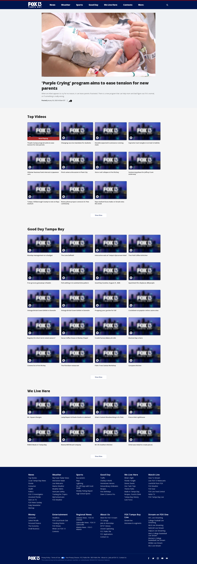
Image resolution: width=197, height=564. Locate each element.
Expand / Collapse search (167, 5)
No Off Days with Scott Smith (84, 487)
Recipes (103, 489)
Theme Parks (129, 489)
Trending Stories (58, 523)
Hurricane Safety (58, 491)
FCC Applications (106, 534)
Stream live (128, 520)
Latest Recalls (33, 520)
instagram (158, 558)
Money (31, 514)
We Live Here (131, 474)
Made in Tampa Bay (131, 491)
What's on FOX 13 (59, 529)
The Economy (33, 526)
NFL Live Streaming (155, 518)
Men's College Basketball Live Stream (157, 534)
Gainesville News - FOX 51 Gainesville (86, 523)
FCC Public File (105, 531)
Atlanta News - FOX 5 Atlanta (84, 528)
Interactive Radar (58, 481)
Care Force (128, 500)
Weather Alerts (57, 489)
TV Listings (104, 520)
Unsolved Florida (34, 497)
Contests (55, 531)
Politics (31, 491)
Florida (30, 483)
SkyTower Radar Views (60, 478)
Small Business (33, 529)
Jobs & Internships (107, 523)
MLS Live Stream (154, 546)
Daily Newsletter (34, 505)
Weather (56, 474)
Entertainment (60, 514)
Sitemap (31, 508)
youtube (162, 558)
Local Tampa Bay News (37, 481)
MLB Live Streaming (155, 525)
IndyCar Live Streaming (156, 531)
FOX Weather (57, 500)
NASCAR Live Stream (156, 528)
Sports (79, 474)
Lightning (79, 483)
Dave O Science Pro (107, 494)
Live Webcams (57, 483)
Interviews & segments (132, 523)
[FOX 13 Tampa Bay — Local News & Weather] (35, 5)
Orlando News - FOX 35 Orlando (85, 519)
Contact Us (104, 537)
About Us (105, 514)
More (141, 5)
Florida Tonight (130, 481)
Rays (78, 481)
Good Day (105, 474)
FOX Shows (56, 526)
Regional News (84, 514)
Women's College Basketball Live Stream (156, 539)
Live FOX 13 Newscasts (157, 481)
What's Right (129, 478)
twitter (153, 558)
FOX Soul (151, 489)
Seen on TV (32, 500)
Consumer (32, 486)
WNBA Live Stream (155, 543)
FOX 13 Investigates (35, 494)
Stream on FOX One (158, 514)
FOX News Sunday (35, 502)
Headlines (56, 518)
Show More (98, 215)
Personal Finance (34, 523)
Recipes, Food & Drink (132, 494)
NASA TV (151, 494)
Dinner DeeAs (129, 483)
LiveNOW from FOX (155, 483)
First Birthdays (105, 491)
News (31, 474)
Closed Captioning (107, 529)
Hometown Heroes (107, 483)
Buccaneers (80, 478)
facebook (148, 558)
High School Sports (83, 494)
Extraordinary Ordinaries (109, 486)
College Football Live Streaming (156, 521)
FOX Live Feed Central (156, 491)
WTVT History (105, 526)
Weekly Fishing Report (84, 491)
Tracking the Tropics (59, 494)
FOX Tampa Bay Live (156, 497)
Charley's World (106, 481)
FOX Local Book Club (60, 520)
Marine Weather (58, 486)
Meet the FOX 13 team (108, 518)
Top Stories (32, 478)
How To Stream (154, 478)
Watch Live (154, 474)
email (167, 558)
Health (30, 489)
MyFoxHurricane (58, 497)
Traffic (102, 478)
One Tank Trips (130, 486)
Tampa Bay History (131, 497)
